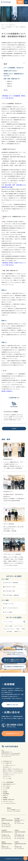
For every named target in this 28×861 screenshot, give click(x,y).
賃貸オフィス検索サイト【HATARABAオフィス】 (13, 769)
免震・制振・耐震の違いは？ (12, 78)
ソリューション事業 (7, 778)
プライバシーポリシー (8, 801)
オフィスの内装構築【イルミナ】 (14, 809)
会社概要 (5, 791)
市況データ (5, 795)
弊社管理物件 (6, 793)
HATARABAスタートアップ (8, 774)
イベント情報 (6, 788)
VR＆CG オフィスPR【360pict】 (14, 811)
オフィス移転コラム (10, 25)
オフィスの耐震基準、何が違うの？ (14, 68)
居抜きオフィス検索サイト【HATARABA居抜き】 (13, 771)
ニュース (5, 790)
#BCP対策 (9, 631)
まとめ (5, 90)
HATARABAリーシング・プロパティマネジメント (13, 773)
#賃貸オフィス (17, 631)
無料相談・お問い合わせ (8, 799)
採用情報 (5, 797)
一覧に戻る (14, 428)
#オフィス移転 (8, 626)
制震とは (9, 83)
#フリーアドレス (19, 626)
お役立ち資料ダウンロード (9, 784)
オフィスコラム (6, 786)
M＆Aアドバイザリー (7, 776)
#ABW (23, 629)
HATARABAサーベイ (7, 767)
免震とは (9, 86)
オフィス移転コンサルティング (9, 765)
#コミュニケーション (8, 629)
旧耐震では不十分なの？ (11, 71)
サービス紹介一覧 (7, 763)
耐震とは (9, 81)
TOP (3, 25)
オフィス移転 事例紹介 (8, 782)
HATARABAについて (8, 761)
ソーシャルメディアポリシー (9, 803)
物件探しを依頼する (7, 391)
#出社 (17, 629)
